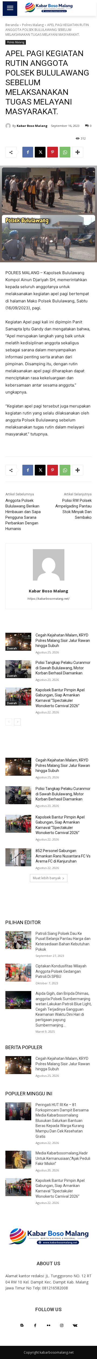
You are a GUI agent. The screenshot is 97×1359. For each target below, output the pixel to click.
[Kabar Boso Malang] (8, 125)
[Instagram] (62, 1325)
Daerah (12, 648)
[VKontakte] (75, 1325)
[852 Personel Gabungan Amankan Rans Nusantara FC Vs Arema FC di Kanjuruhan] (18, 857)
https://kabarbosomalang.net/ (48, 598)
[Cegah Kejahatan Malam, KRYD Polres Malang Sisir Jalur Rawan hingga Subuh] (18, 642)
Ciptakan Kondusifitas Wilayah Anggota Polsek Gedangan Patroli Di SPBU (61, 971)
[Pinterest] (52, 152)
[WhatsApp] (65, 152)
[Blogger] (22, 1325)
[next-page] (17, 721)
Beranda (12, 25)
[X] (40, 152)
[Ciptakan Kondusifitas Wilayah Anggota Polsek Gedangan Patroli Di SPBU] (18, 973)
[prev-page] (8, 721)
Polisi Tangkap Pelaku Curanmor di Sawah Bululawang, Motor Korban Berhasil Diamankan (63, 667)
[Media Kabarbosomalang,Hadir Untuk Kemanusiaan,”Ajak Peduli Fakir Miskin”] (18, 1160)
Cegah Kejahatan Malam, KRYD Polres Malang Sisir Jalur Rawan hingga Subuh (63, 640)
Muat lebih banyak (47, 878)
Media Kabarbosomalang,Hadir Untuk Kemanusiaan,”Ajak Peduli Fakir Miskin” (63, 1158)
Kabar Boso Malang (32, 126)
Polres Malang (33, 25)
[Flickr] (48, 1325)
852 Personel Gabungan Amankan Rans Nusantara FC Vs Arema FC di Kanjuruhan (63, 856)
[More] (77, 152)
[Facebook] (27, 152)
